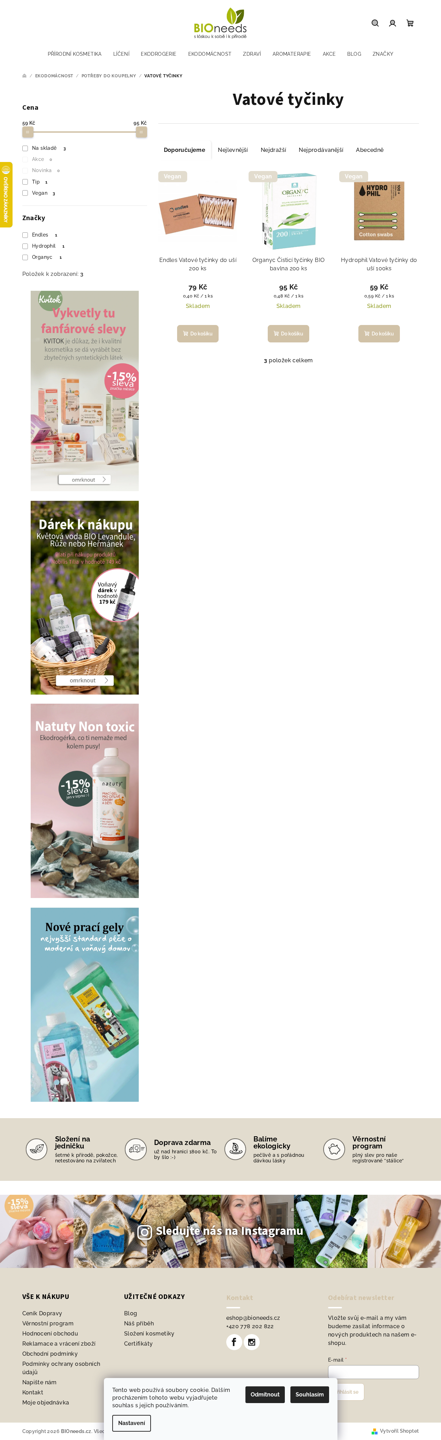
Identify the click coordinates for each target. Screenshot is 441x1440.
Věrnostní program (48, 1323)
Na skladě (49, 148)
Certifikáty (138, 1343)
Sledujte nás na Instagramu (230, 1231)
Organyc (47, 257)
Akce (42, 159)
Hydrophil (48, 246)
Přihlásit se (346, 1392)
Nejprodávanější (321, 150)
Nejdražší (274, 150)
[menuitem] (74, 54)
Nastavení (131, 1423)
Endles (44, 235)
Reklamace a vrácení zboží (59, 1343)
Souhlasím (310, 1394)
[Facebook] (234, 1342)
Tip (39, 182)
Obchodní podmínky (50, 1353)
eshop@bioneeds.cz (253, 1318)
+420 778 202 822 (250, 1326)
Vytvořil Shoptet (399, 1431)
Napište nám (39, 1382)
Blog (130, 1313)
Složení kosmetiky (149, 1333)
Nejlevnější (233, 150)
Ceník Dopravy (42, 1313)
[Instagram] (252, 1342)
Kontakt (33, 1392)
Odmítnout (265, 1394)
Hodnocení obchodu (50, 1333)
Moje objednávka (45, 1402)
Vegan (43, 193)
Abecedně (369, 150)
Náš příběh (139, 1323)
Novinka (46, 170)
